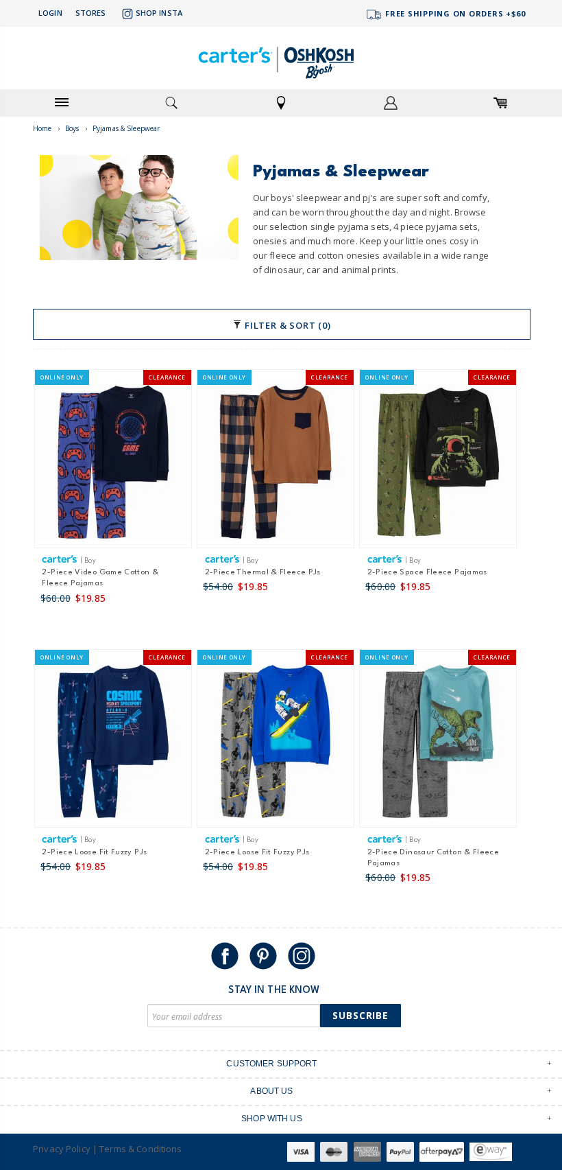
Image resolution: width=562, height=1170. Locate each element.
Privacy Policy (61, 1149)
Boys (72, 128)
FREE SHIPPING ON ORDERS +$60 (454, 13)
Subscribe (360, 1015)
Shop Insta (159, 13)
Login (50, 13)
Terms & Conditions (140, 1149)
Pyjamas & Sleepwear (126, 128)
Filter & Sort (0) (286, 325)
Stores (90, 13)
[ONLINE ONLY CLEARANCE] (113, 464)
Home (42, 128)
